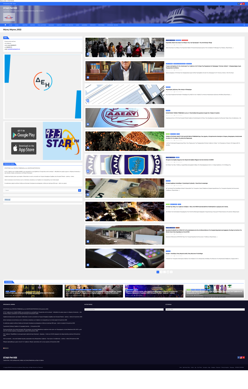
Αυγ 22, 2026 (69, 295)
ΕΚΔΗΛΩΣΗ (51, 25)
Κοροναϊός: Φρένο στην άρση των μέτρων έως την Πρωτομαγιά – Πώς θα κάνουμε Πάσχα (189, 42)
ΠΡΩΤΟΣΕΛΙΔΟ (178, 40)
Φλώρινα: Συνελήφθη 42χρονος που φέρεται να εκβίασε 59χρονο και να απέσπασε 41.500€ (190, 160)
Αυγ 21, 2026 (130, 295)
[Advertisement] (39, 379)
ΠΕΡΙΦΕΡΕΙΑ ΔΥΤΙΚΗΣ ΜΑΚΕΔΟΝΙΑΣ (179, 63)
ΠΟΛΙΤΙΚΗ (32, 25)
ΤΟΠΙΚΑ (17, 25)
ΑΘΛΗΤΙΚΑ (24, 25)
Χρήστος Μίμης (178, 91)
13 (168, 272)
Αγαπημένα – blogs (112, 25)
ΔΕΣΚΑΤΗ (192, 289)
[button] (244, 25)
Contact (59, 25)
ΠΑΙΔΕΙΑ (77, 289)
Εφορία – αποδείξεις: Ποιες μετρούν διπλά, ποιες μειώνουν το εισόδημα (184, 253)
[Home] (5, 25)
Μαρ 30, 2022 (170, 91)
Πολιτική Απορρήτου (225, 367)
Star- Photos (69, 25)
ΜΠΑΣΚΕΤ (7, 291)
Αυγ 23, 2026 (9, 295)
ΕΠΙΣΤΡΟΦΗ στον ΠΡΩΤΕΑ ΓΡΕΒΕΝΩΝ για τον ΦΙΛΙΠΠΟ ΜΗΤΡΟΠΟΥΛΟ (22, 168)
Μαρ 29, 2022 (170, 234)
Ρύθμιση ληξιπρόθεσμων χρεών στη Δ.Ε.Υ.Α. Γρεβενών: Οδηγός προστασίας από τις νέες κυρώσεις (26, 341)
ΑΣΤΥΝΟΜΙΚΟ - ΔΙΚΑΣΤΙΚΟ (170, 40)
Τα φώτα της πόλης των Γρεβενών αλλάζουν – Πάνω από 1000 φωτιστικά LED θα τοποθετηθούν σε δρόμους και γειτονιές (197, 206)
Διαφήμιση (84, 25)
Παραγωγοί (93, 25)
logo (77, 25)
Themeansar (40, 367)
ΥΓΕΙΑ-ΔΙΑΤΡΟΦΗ (42, 25)
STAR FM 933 (10, 8)
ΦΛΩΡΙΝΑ (177, 157)
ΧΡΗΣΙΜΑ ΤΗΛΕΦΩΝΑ (239, 367)
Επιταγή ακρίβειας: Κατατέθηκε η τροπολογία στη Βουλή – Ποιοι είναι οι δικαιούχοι (187, 183)
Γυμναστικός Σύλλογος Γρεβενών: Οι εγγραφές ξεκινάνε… (16, 326)
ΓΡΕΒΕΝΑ (167, 204)
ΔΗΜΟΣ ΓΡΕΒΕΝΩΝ (169, 63)
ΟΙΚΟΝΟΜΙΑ (168, 180)
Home (10, 25)
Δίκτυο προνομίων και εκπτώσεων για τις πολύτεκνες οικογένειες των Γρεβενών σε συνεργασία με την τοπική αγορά (32, 179)
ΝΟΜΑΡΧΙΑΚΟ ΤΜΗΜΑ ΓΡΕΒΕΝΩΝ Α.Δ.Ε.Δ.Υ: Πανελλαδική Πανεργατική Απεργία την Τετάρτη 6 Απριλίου (193, 113)
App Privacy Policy (186, 367)
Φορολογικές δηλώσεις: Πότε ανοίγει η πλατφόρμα (179, 89)
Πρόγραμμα (101, 25)
